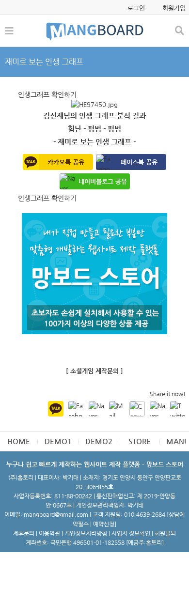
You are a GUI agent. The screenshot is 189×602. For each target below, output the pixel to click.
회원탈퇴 (165, 533)
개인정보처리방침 (85, 533)
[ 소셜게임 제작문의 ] (94, 370)
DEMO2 (98, 441)
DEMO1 (58, 441)
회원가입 (174, 8)
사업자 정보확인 (130, 533)
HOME (18, 441)
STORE (139, 441)
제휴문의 (23, 533)
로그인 (136, 8)
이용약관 (49, 533)
